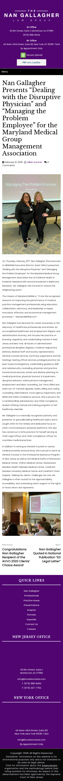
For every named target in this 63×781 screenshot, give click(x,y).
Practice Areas (32, 600)
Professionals (31, 595)
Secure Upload (34, 54)
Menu (4, 71)
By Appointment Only (31, 48)
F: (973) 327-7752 (31, 687)
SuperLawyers (49, 765)
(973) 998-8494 (31, 34)
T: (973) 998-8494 (31, 683)
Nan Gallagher (31, 590)
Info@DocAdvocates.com (32, 679)
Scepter (31, 609)
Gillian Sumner (34, 162)
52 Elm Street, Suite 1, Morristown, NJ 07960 (31, 30)
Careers (31, 629)
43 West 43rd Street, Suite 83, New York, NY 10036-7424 (31, 44)
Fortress (31, 614)
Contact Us (31, 624)
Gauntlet (31, 619)
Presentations (31, 605)
